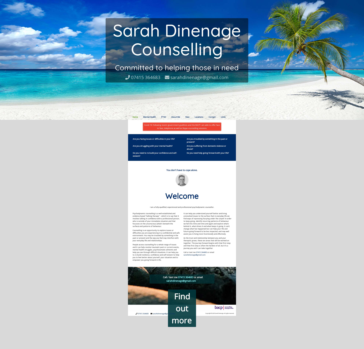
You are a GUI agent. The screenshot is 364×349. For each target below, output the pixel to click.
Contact (212, 117)
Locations (199, 117)
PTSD (163, 117)
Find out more (182, 308)
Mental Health (149, 117)
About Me (175, 117)
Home (135, 117)
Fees (187, 117)
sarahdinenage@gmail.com (199, 77)
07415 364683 (145, 77)
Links (223, 117)
